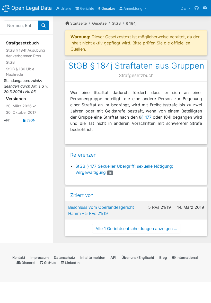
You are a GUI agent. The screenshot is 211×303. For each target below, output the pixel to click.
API (113, 257)
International (187, 257)
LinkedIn (72, 263)
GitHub (49, 263)
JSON (30, 120)
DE (183, 8)
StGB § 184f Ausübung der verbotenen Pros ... (25, 53)
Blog (163, 257)
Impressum (39, 257)
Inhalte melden (92, 257)
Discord (28, 263)
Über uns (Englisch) (137, 257)
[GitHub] (196, 8)
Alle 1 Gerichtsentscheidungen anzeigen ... (136, 228)
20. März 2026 (27, 105)
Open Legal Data (31, 8)
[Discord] (205, 8)
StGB (10, 62)
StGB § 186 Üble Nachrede (20, 72)
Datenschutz (64, 257)
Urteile (65, 8)
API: (7, 120)
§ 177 (146, 117)
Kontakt (18, 257)
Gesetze (106, 8)
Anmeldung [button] (133, 8)
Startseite (78, 23)
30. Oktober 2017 (21, 112)
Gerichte (86, 8)
